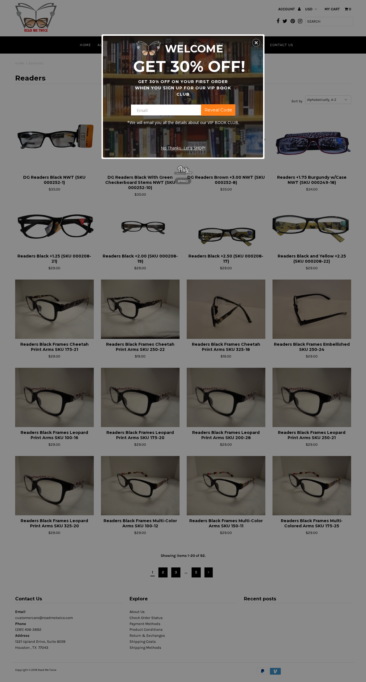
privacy (183, 181)
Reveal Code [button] (218, 110)
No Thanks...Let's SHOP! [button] (183, 148)
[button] (256, 42)
